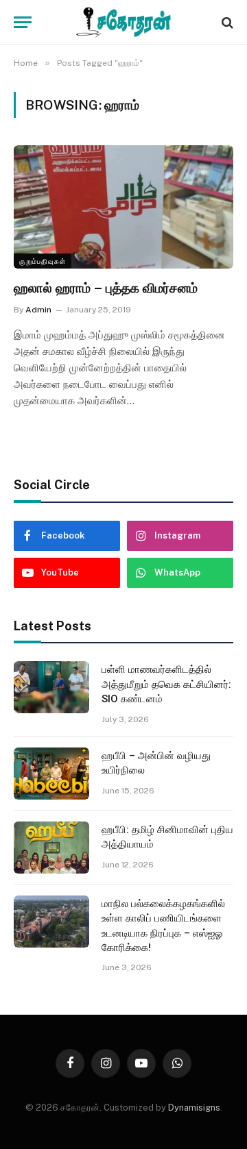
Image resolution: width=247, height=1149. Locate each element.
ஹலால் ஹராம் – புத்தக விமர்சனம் (106, 288)
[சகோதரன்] (123, 22)
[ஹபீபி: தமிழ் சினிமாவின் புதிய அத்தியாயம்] (51, 847)
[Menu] (23, 22)
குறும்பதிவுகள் (42, 261)
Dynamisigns (194, 1107)
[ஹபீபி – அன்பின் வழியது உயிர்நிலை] (51, 774)
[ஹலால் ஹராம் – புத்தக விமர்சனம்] (123, 207)
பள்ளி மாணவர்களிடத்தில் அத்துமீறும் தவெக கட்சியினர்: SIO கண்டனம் (166, 684)
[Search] (226, 22)
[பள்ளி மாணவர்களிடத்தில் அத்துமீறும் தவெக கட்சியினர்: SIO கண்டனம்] (51, 687)
